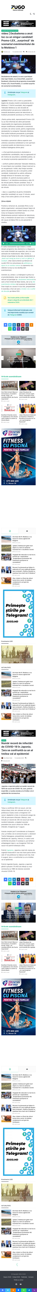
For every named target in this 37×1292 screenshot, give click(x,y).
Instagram (11, 95)
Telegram (23, 92)
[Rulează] (4, 244)
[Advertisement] (18, 506)
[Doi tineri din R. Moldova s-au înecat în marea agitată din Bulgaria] (6, 539)
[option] (18, 8)
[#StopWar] (18, 8)
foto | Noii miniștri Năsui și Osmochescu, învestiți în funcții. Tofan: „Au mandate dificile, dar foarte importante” (9, 395)
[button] (18, 235)
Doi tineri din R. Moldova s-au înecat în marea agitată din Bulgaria (22, 538)
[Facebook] (5, 325)
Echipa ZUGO (16, 1277)
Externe (23, 355)
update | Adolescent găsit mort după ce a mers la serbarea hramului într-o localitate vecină (23, 547)
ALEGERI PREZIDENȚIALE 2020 (10, 30)
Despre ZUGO (7, 1277)
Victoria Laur (7, 51)
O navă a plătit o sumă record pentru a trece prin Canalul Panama (23, 359)
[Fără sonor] (30, 244)
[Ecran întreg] (33, 244)
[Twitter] (10, 325)
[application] (18, 235)
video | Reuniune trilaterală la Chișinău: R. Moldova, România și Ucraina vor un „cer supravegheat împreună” (27, 418)
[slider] (17, 243)
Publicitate (24, 1277)
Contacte (30, 1277)
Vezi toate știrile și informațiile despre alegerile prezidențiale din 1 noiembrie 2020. (20, 300)
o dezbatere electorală (26, 279)
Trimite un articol (18, 1280)
